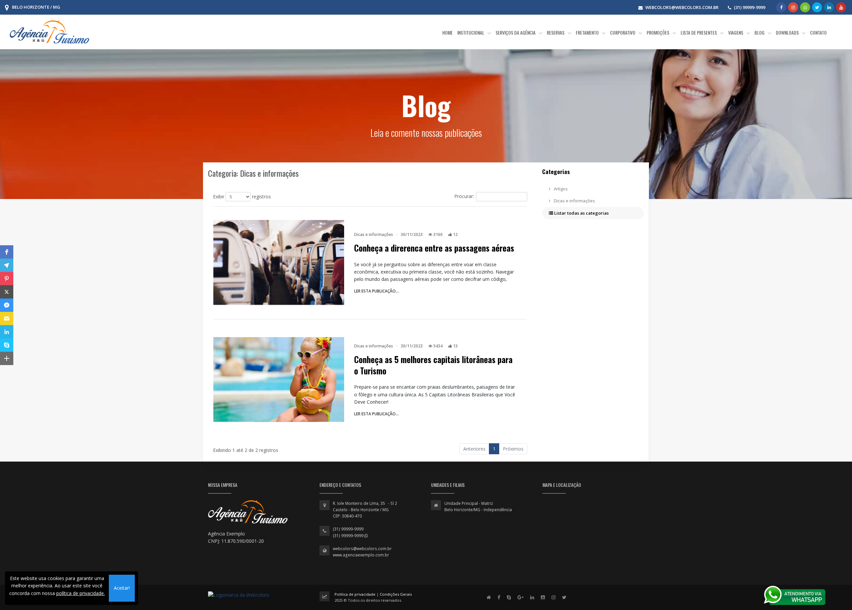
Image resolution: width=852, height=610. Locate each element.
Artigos (560, 189)
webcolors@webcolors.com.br (362, 548)
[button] (6, 252)
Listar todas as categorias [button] (581, 213)
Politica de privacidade (355, 594)
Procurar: (464, 196)
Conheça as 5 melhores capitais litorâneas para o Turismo (433, 365)
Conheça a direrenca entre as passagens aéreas (434, 248)
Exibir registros (242, 196)
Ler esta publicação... (376, 291)
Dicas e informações (574, 201)
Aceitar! (122, 588)
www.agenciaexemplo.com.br (361, 555)
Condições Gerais (396, 594)
